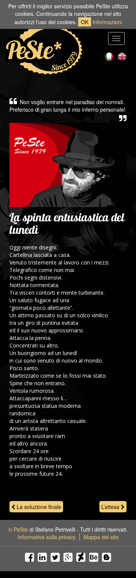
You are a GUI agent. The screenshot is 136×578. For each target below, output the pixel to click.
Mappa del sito (101, 537)
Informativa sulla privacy (47, 537)
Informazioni (107, 22)
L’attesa (111, 506)
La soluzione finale (38, 506)
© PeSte (18, 529)
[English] (122, 56)
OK (84, 22)
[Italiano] (109, 56)
